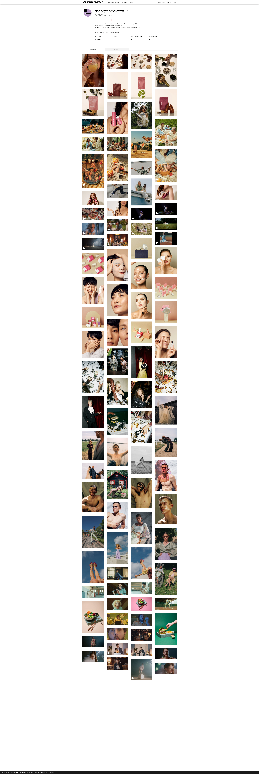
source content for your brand (39, 772)
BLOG (131, 2)
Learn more (51, 772)
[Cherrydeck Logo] (92, 2)
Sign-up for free (5, 772)
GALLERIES (117, 49)
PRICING (124, 2)
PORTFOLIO (93, 49)
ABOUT (117, 2)
